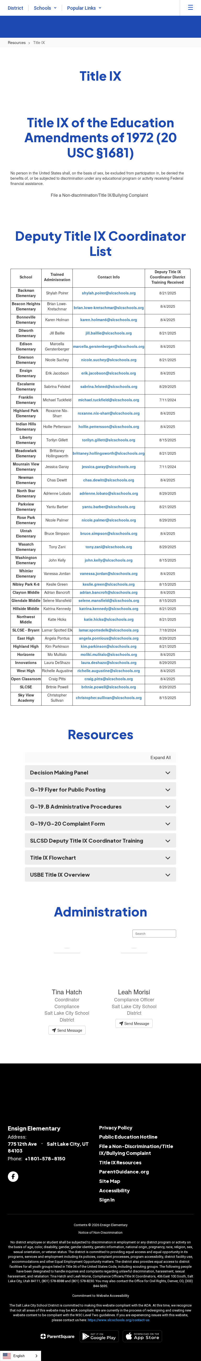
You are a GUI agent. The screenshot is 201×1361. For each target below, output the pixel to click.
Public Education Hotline (128, 1137)
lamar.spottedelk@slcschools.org (109, 630)
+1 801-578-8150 (45, 1158)
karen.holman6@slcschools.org (108, 319)
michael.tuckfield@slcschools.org (108, 399)
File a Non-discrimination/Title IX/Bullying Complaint (99, 195)
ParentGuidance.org (124, 1171)
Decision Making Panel (59, 772)
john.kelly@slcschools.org (109, 560)
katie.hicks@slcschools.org (109, 619)
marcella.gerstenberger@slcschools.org (108, 346)
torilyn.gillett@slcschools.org (108, 439)
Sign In (107, 1200)
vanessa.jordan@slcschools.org (109, 573)
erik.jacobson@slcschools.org (108, 373)
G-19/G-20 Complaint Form (67, 823)
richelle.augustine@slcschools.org (108, 670)
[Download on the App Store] (142, 1336)
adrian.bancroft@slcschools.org (109, 592)
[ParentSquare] (57, 1336)
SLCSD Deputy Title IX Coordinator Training (86, 840)
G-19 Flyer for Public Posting (67, 789)
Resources (17, 42)
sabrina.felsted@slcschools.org (108, 386)
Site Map (109, 1181)
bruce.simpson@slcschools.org (108, 533)
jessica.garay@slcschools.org (109, 466)
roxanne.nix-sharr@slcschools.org (109, 413)
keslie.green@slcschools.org (109, 584)
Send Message (69, 1030)
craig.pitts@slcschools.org (109, 678)
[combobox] (20, 1356)
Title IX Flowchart (53, 857)
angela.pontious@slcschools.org (109, 638)
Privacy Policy (115, 1127)
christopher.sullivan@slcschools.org (109, 697)
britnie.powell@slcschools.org (108, 686)
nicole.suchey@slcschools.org (109, 359)
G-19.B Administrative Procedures (76, 806)
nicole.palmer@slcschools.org (109, 520)
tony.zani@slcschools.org (109, 546)
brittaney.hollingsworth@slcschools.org (109, 453)
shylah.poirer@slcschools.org (109, 292)
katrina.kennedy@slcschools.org (108, 608)
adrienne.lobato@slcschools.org (109, 493)
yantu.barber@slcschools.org (108, 506)
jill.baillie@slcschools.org (109, 333)
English (19, 1355)
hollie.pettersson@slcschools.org (109, 426)
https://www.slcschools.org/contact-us (118, 1320)
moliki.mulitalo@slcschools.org (109, 654)
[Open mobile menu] (190, 8)
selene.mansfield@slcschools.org (109, 600)
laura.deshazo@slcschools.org (109, 662)
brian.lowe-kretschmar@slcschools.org (109, 307)
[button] (45, 8)
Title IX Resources (120, 1162)
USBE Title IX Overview (60, 874)
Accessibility (114, 1190)
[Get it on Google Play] (99, 1336)
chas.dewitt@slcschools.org (108, 479)
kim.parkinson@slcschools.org (109, 646)
